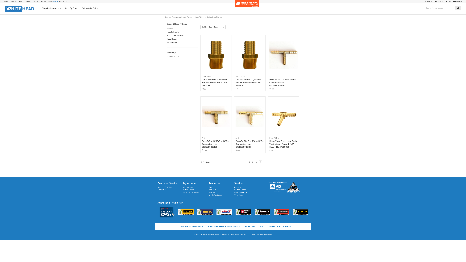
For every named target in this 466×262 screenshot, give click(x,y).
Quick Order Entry (90, 8)
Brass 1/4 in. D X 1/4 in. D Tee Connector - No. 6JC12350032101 (282, 82)
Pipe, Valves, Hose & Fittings (182, 17)
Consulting (238, 195)
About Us (212, 190)
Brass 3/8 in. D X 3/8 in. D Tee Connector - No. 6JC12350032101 (215, 144)
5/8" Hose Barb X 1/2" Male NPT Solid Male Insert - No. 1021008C (214, 82)
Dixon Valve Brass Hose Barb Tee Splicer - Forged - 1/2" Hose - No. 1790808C (283, 144)
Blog (20, 1)
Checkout (458, 1)
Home (167, 17)
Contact (36, 1)
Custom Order (240, 190)
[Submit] (458, 8)
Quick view (216, 53)
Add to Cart (216, 57)
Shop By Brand (71, 8)
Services (14, 1)
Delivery (237, 187)
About (6, 1)
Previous (206, 162)
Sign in (429, 1)
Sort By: (205, 27)
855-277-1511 (63, 1)
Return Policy (188, 190)
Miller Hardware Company (238, 234)
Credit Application (216, 195)
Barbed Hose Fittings (214, 17)
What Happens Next (191, 192)
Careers (27, 1)
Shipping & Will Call (165, 187)
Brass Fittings (199, 17)
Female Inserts (173, 32)
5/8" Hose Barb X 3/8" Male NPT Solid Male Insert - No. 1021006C (248, 82)
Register (440, 1)
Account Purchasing (242, 192)
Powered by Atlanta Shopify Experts (259, 234)
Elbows (170, 28)
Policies (212, 192)
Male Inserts (172, 42)
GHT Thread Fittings (175, 35)
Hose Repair (172, 39)
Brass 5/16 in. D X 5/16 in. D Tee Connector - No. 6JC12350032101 (250, 144)
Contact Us (162, 190)
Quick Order (188, 187)
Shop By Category (50, 8)
